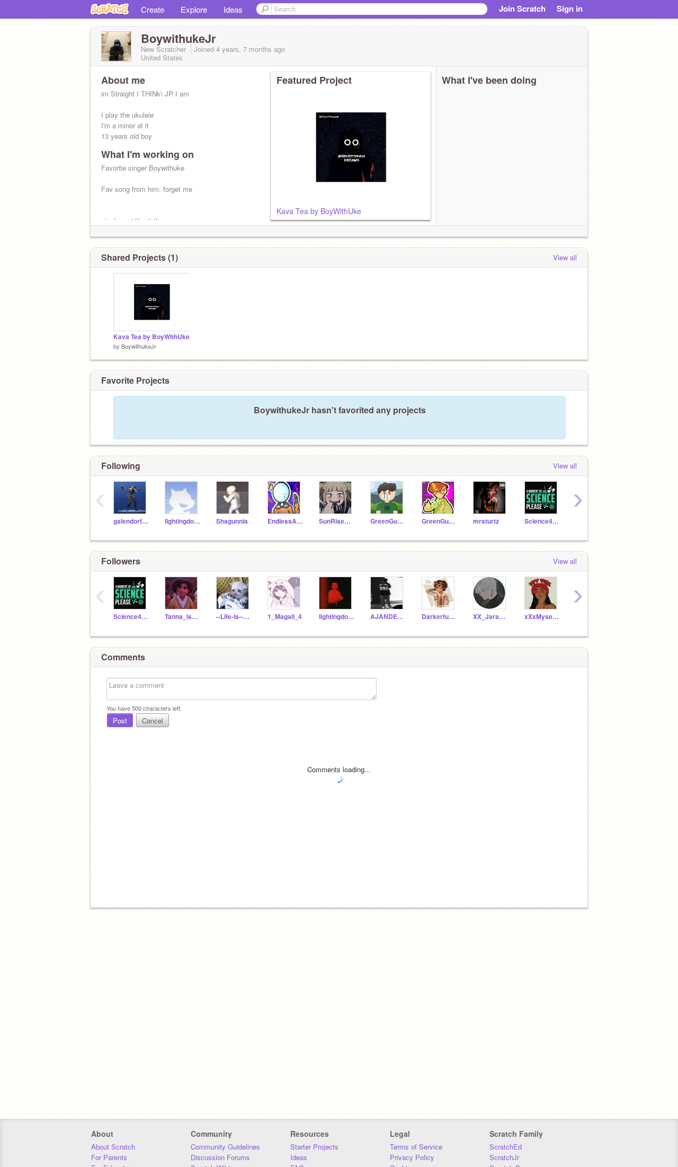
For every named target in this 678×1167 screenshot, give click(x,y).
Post (120, 720)
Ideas (233, 9)
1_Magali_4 (284, 616)
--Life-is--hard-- (234, 616)
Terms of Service (416, 1147)
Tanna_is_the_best (182, 616)
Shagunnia (232, 521)
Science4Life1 (542, 521)
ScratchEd (505, 1147)
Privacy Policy (412, 1157)
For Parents (109, 1157)
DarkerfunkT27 (439, 616)
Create (152, 9)
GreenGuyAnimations (388, 521)
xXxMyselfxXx (542, 616)
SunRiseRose (336, 521)
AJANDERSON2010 (388, 616)
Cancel (152, 720)
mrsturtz (486, 521)
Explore (194, 9)
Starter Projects (314, 1147)
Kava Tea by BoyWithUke (318, 211)
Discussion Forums (220, 1157)
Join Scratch (522, 8)
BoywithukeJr (138, 346)
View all (565, 257)
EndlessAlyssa (285, 521)
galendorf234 (131, 521)
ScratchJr (504, 1157)
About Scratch (113, 1147)
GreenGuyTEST (439, 521)
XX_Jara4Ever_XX (490, 616)
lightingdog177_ (336, 616)
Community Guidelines (225, 1147)
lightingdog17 (182, 521)
